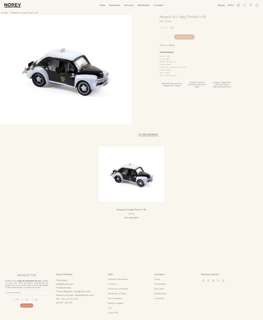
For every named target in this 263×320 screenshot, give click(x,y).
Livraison (112, 284)
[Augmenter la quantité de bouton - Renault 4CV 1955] (170, 37)
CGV (110, 308)
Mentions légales (116, 303)
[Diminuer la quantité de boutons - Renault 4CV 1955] (162, 37)
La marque (159, 298)
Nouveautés (160, 284)
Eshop (157, 279)
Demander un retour (117, 293)
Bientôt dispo (160, 293)
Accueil (4, 13)
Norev (172, 45)
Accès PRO (113, 313)
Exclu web (159, 289)
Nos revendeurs (115, 298)
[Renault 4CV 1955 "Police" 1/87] (131, 174)
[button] (102, 5)
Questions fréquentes (118, 279)
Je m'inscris (27, 305)
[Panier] (257, 5)
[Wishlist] (251, 5)
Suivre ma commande (118, 289)
